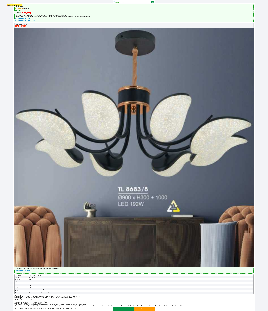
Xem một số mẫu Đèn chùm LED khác (144, 309)
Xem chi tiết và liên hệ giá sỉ (123, 309)
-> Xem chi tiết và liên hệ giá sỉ (23, 18)
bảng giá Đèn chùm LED (36, 16)
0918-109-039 (16, 5)
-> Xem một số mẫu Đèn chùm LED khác (25, 20)
